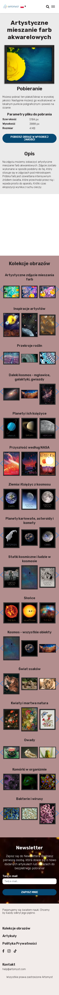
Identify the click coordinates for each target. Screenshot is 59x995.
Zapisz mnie (29, 892)
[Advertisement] (29, 225)
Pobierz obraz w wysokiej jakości (29, 138)
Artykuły (9, 936)
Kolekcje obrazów (16, 928)
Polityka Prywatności (19, 943)
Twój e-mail (9, 876)
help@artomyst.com (14, 969)
